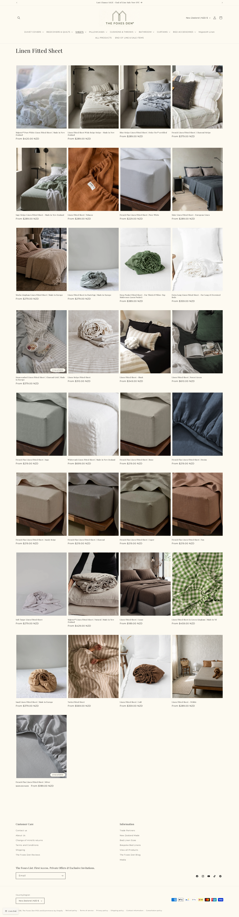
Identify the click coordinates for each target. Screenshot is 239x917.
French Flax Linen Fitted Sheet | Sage (32, 460)
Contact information (134, 910)
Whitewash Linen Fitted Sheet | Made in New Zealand (91, 460)
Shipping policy (117, 910)
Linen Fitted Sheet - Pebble (184, 702)
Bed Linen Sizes (128, 840)
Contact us (21, 830)
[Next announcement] (222, 2)
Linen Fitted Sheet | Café (131, 702)
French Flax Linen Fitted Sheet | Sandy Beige (36, 540)
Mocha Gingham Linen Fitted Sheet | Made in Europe (39, 295)
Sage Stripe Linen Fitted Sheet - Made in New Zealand (40, 215)
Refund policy (71, 910)
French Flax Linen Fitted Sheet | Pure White (139, 215)
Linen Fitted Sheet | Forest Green (187, 377)
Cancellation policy (154, 910)
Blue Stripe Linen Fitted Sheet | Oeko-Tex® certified (143, 132)
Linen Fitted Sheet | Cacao (131, 620)
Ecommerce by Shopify (53, 911)
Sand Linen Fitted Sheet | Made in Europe (34, 702)
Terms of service (87, 910)
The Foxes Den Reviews (28, 855)
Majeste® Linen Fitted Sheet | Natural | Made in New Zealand (91, 621)
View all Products (129, 850)
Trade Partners (127, 830)
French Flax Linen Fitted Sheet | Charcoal (86, 540)
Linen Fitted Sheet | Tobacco (80, 215)
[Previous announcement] (17, 2)
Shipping (20, 850)
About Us (20, 835)
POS (37, 911)
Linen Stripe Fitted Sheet (79, 377)
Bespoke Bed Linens (130, 845)
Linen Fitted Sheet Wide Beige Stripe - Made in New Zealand (91, 133)
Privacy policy (102, 910)
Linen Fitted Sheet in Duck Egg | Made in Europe (89, 295)
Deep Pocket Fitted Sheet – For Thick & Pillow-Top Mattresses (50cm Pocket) (142, 296)
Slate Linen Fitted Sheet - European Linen (191, 215)
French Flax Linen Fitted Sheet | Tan (188, 540)
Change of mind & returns (29, 840)
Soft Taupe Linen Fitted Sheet (29, 620)
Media (123, 860)
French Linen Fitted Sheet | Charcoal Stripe (191, 132)
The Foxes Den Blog (130, 855)
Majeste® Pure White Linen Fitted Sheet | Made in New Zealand (40, 133)
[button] (19, 18)
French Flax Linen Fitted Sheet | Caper (137, 540)
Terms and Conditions (27, 845)
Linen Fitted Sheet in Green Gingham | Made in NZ (194, 620)
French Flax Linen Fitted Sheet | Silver (33, 782)
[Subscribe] (62, 875)
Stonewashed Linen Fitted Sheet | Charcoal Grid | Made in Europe (40, 378)
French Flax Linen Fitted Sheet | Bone (136, 460)
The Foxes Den (29, 911)
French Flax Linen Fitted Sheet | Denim (189, 460)
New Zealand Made (129, 835)
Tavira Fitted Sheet (76, 702)
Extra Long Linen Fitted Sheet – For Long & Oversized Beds (196, 296)
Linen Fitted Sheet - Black (131, 377)
